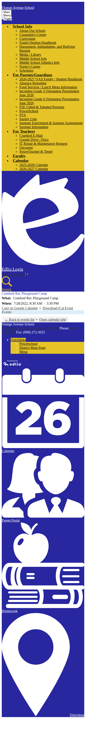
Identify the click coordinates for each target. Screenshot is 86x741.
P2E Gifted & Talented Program (41, 107)
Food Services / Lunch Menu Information (48, 87)
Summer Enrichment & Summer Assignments (51, 123)
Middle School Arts (33, 58)
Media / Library (30, 54)
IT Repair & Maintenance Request (43, 143)
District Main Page (32, 348)
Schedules (26, 70)
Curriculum (27, 39)
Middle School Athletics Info (39, 62)
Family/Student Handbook (37, 42)
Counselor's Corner (32, 35)
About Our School (32, 31)
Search (6, 289)
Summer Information (33, 127)
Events (6, 312)
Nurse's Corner (29, 66)
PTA (22, 115)
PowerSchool (28, 111)
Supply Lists (28, 119)
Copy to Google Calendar (20, 308)
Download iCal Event (58, 308)
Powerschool (28, 344)
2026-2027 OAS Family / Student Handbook (50, 79)
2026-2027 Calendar (33, 169)
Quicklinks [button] (18, 340)
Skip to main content (16, 4)
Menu (23, 352)
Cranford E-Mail (31, 135)
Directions (77, 715)
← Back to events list (19, 319)
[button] (22, 26)
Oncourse (26, 147)
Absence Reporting (32, 83)
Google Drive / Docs (34, 139)
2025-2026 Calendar (33, 165)
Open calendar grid (52, 319)
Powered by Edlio (13, 362)
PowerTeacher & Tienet (35, 151)
